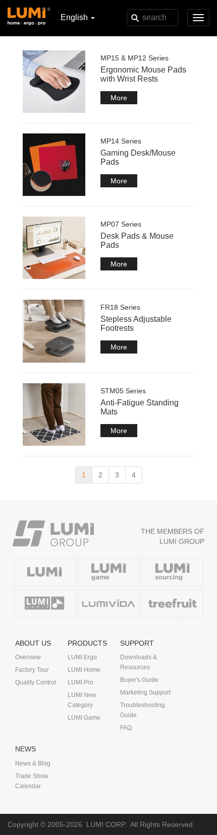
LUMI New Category (82, 700)
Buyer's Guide (139, 679)
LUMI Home (84, 669)
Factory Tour (32, 669)
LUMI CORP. (106, 824)
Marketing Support (145, 692)
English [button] (75, 17)
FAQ (126, 727)
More (119, 98)
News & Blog (32, 763)
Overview (28, 657)
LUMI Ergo (82, 657)
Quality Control (35, 682)
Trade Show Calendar (31, 781)
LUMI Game (84, 717)
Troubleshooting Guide (142, 710)
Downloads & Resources (138, 662)
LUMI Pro (80, 682)
